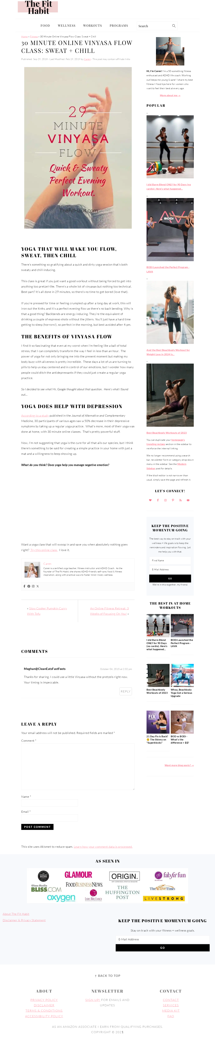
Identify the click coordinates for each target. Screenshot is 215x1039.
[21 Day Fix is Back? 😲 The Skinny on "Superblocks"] (158, 732)
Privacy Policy (44, 1000)
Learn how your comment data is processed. (103, 847)
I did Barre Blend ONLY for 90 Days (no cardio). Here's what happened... (157, 644)
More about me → (170, 95)
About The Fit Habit (16, 914)
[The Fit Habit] (38, 16)
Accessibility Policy (44, 1016)
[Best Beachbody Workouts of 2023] (158, 686)
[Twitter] (37, 586)
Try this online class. (44, 550)
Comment (29, 740)
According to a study (35, 415)
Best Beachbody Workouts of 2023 (157, 691)
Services (171, 1005)
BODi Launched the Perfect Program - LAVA (182, 643)
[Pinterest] (28, 586)
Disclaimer (44, 1005)
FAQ (170, 1016)
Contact (171, 1000)
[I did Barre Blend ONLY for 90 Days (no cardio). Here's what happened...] (158, 636)
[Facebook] (24, 586)
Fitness (34, 36)
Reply (126, 691)
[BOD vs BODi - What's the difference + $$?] (182, 732)
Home (24, 36)
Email (26, 811)
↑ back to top (108, 975)
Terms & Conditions (44, 1010)
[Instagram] (33, 586)
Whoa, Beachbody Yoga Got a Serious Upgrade (181, 692)
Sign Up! (92, 1000)
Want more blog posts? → (179, 765)
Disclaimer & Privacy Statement (24, 920)
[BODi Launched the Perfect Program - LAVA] (182, 636)
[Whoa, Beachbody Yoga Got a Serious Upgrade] (182, 686)
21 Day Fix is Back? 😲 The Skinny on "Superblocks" (157, 739)
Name (26, 797)
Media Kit (171, 1010)
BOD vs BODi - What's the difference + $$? (180, 739)
